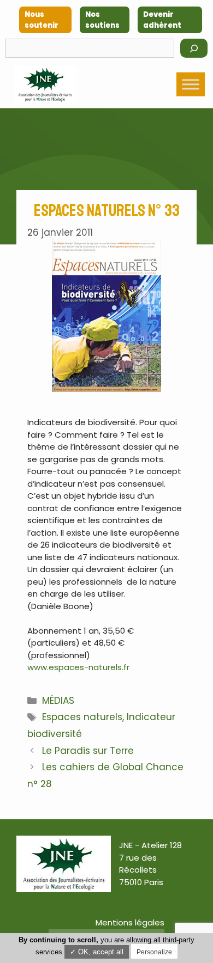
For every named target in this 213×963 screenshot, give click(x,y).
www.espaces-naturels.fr (78, 667)
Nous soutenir (41, 19)
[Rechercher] (194, 48)
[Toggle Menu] (190, 84)
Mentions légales (130, 922)
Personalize (154, 952)
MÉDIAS (58, 700)
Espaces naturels (82, 716)
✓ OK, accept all (96, 952)
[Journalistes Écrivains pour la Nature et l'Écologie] (45, 84)
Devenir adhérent (162, 19)
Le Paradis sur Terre (88, 750)
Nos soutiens (102, 19)
